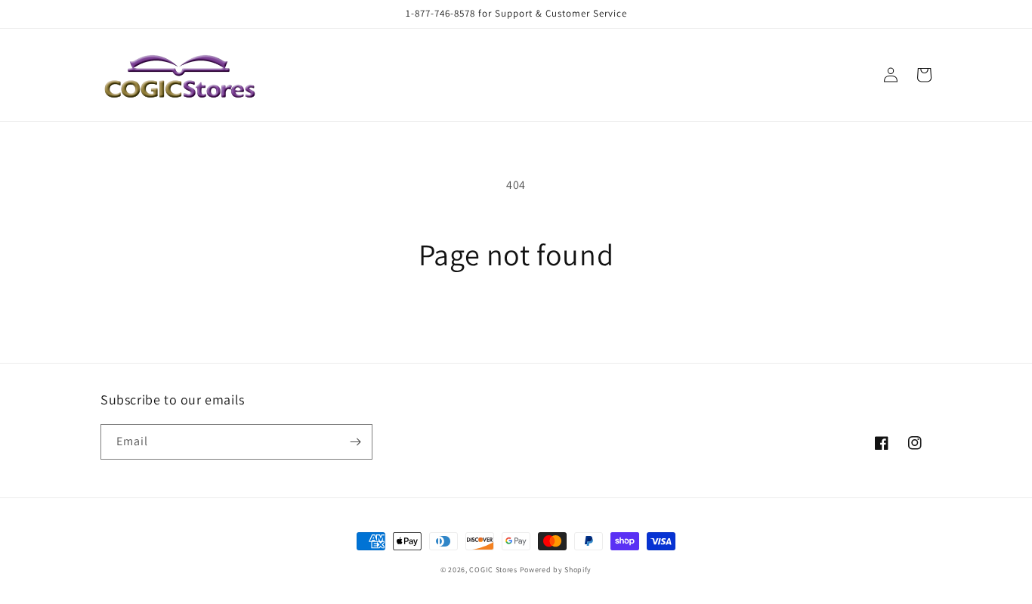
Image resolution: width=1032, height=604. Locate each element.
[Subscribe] (355, 442)
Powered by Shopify (556, 570)
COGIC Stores (493, 570)
